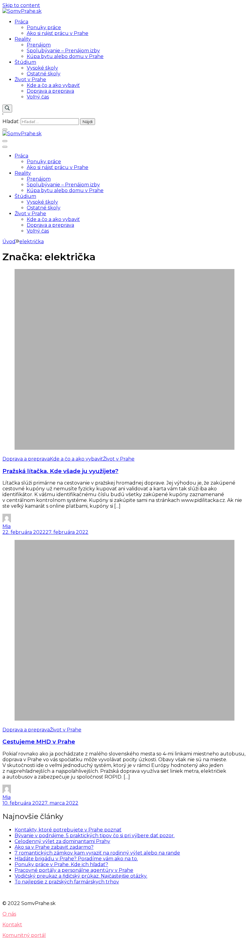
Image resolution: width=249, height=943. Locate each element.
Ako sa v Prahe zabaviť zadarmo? (54, 847)
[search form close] (4, 129)
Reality (23, 39)
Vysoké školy (42, 68)
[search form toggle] (7, 108)
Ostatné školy (43, 74)
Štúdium (25, 62)
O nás (9, 914)
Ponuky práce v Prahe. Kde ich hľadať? (61, 864)
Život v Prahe (30, 79)
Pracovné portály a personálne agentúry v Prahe (74, 870)
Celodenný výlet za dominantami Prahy (62, 841)
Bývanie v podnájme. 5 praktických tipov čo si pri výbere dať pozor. (95, 835)
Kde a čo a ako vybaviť (53, 85)
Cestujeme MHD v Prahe (38, 741)
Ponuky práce (44, 27)
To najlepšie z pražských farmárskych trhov (67, 882)
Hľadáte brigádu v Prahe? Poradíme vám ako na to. (76, 859)
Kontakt (12, 924)
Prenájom (39, 45)
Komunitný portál (24, 935)
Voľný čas (38, 97)
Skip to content (21, 5)
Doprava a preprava (50, 91)
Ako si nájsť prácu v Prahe (57, 33)
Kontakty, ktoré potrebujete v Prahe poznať (68, 830)
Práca (21, 22)
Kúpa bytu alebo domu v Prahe (65, 56)
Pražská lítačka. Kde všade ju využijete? (60, 471)
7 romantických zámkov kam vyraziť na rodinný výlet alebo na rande (97, 853)
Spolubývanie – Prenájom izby (63, 51)
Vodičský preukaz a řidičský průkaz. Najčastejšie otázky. (81, 876)
